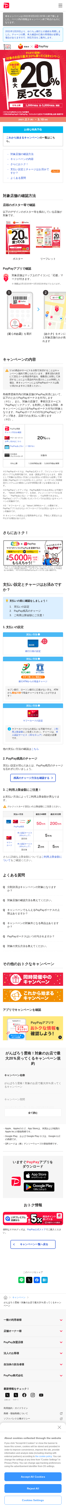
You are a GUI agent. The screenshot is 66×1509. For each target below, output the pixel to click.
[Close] (59, 1427)
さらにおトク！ (19, 164)
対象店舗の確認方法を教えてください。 (30, 900)
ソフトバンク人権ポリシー (17, 1418)
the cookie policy (43, 1456)
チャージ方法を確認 (13, 432)
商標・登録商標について (16, 1413)
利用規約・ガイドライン (16, 1408)
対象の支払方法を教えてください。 (27, 946)
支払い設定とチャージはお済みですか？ (29, 171)
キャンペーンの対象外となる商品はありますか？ (33, 925)
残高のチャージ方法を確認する (32, 777)
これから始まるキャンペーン (23, 137)
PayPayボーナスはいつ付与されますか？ (31, 936)
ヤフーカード (9, 844)
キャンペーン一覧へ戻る (34, 1244)
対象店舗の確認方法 (22, 154)
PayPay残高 (19, 827)
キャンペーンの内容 (22, 159)
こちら (35, 748)
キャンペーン (18, 1297)
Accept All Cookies (33, 1476)
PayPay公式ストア (36, 1229)
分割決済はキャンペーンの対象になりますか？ (31, 889)
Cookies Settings (33, 1500)
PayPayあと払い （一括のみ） (23, 446)
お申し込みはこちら (13, 441)
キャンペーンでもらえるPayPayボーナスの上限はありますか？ (33, 911)
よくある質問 (18, 177)
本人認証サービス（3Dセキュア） (24, 834)
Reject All (33, 1488)
